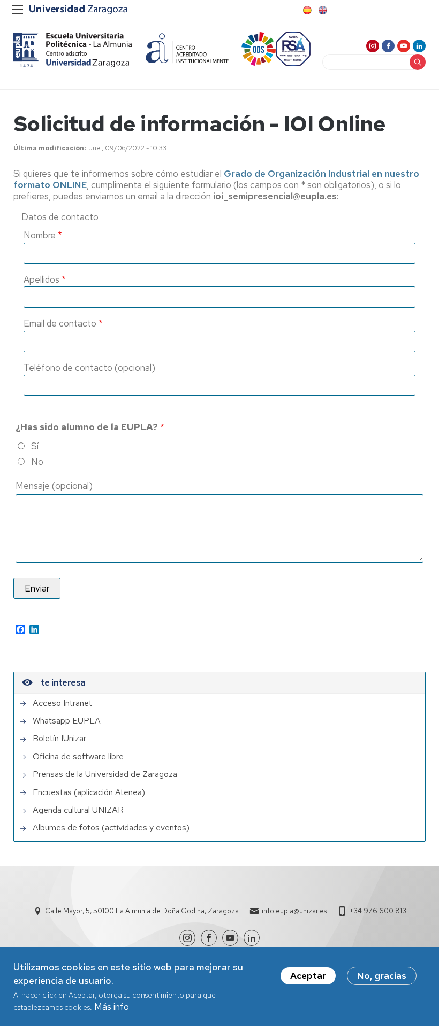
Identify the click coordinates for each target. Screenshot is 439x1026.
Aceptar (308, 976)
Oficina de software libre (78, 756)
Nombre (40, 235)
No (37, 462)
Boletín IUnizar (59, 738)
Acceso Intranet (62, 703)
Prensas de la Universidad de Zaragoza (105, 774)
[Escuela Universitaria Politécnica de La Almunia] (72, 50)
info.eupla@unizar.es (294, 910)
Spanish (306, 10)
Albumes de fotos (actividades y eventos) (111, 828)
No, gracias (381, 976)
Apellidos (41, 279)
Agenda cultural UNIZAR (78, 810)
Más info (111, 1007)
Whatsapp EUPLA (67, 721)
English (321, 10)
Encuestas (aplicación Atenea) (89, 792)
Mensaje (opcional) (54, 486)
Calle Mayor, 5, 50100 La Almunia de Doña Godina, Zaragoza (142, 910)
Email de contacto (60, 323)
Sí (35, 446)
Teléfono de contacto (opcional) (89, 368)
